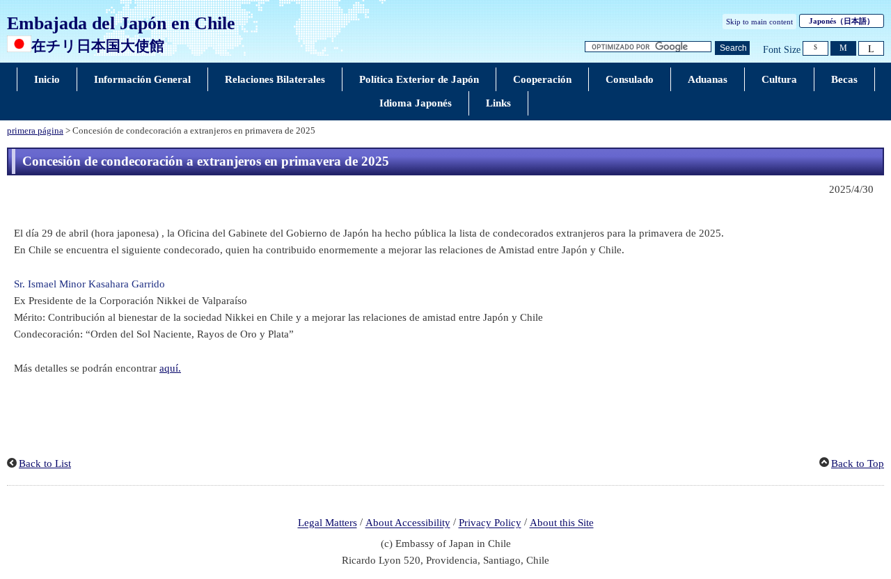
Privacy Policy (490, 523)
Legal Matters (327, 523)
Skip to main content (759, 21)
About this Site (562, 523)
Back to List (45, 463)
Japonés (841, 21)
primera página (35, 131)
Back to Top (857, 463)
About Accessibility (407, 523)
